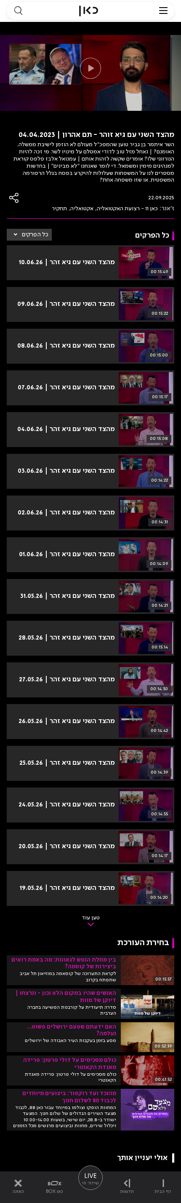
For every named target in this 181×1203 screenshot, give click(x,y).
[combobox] (29, 235)
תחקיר (59, 209)
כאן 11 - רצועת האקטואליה (127, 209)
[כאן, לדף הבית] (88, 11)
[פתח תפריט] (163, 11)
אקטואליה (81, 209)
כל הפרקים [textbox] (35, 235)
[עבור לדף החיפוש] (18, 11)
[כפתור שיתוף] (14, 197)
